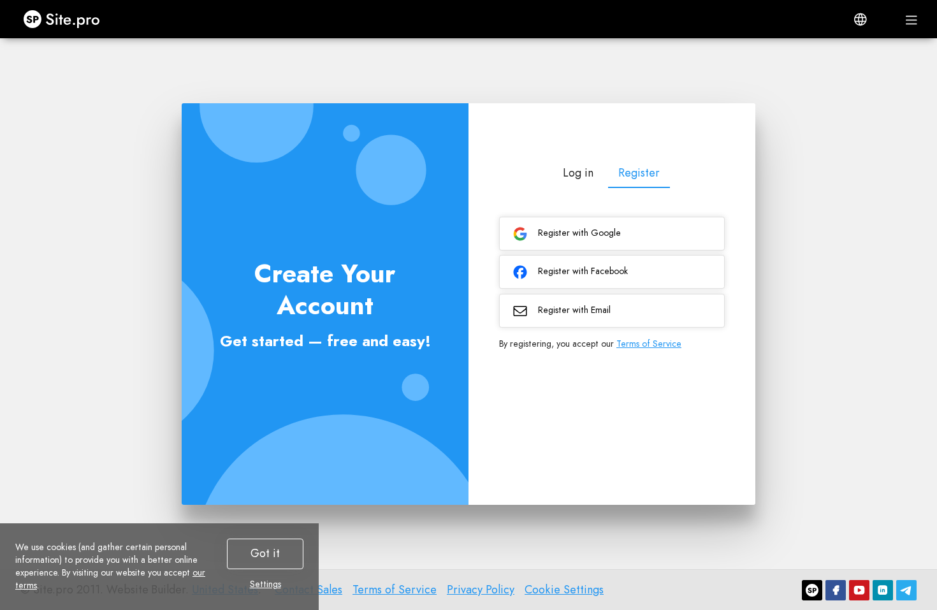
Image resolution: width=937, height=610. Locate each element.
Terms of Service (648, 343)
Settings (265, 583)
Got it (265, 553)
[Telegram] (906, 590)
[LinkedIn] (883, 590)
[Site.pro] (812, 590)
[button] (860, 19)
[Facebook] (835, 590)
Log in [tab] (578, 172)
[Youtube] (859, 590)
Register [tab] (639, 172)
